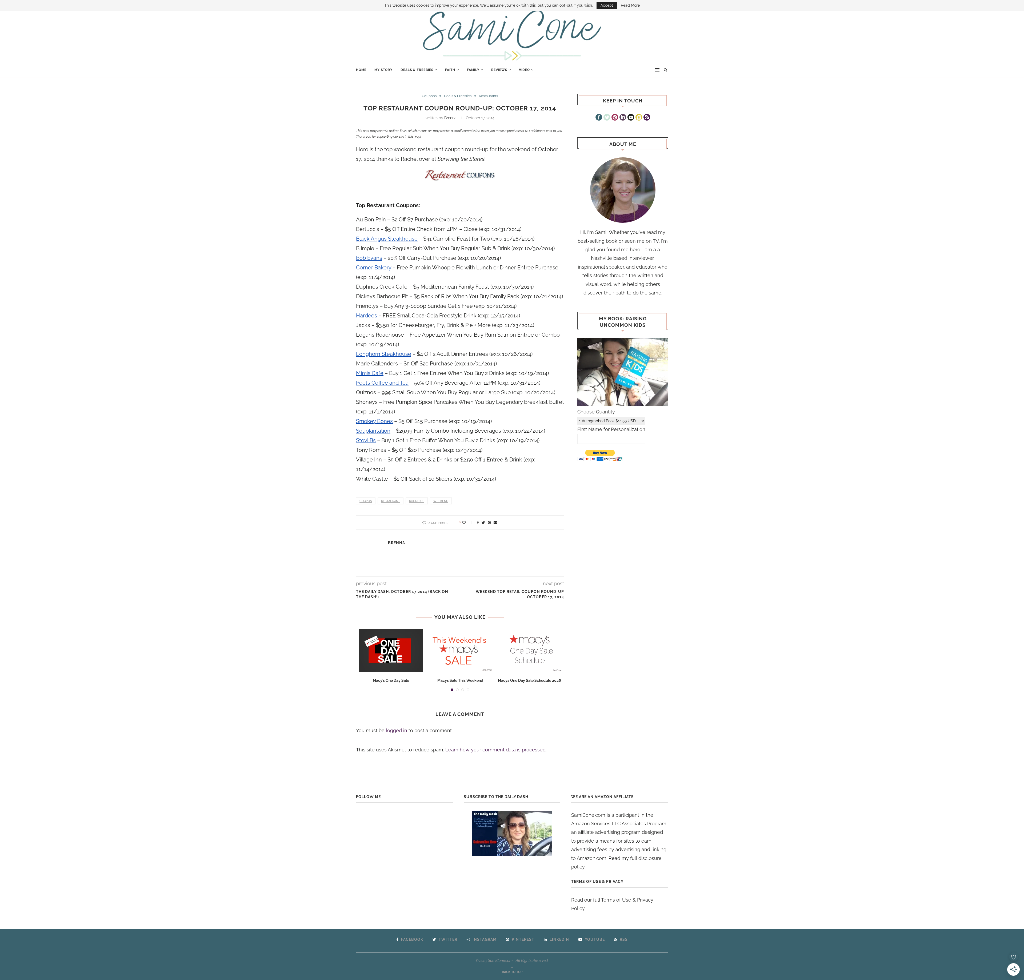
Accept (607, 5)
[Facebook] (598, 118)
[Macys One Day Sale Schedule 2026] (530, 650)
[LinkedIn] (622, 118)
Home (361, 70)
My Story (383, 70)
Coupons (429, 96)
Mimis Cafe (369, 373)
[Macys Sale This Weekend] (460, 650)
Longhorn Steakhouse (383, 354)
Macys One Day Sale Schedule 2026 (529, 680)
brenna (450, 118)
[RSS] (646, 118)
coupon (365, 501)
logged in (396, 730)
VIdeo (524, 70)
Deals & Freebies (417, 70)
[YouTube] (630, 118)
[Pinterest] (614, 118)
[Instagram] (638, 118)
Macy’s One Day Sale (391, 680)
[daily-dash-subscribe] (512, 833)
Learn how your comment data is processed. (495, 749)
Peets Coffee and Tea (382, 383)
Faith (450, 70)
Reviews (499, 70)
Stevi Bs (366, 440)
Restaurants (488, 96)
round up (416, 501)
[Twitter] (606, 118)
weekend (440, 501)
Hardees (366, 315)
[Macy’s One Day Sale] (391, 650)
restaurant (390, 501)
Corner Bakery (373, 267)
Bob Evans (369, 258)
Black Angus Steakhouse (387, 239)
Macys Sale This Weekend (460, 680)
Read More (630, 5)
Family (473, 70)
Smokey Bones (374, 421)
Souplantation (373, 431)
